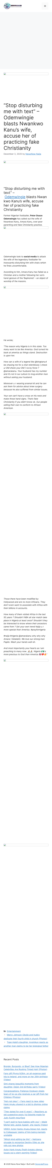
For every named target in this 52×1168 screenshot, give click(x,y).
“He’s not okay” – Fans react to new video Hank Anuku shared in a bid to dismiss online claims (26, 1104)
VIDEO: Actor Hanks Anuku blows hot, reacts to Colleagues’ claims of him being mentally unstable (25, 1132)
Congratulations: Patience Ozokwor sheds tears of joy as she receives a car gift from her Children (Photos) (26, 1094)
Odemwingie (15, 197)
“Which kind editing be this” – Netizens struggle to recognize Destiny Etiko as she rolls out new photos (24, 1142)
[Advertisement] (26, 39)
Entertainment (14, 1031)
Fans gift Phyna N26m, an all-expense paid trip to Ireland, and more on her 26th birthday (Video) (26, 1076)
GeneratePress (41, 1164)
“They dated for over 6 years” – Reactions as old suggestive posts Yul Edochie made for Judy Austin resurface (25, 1114)
